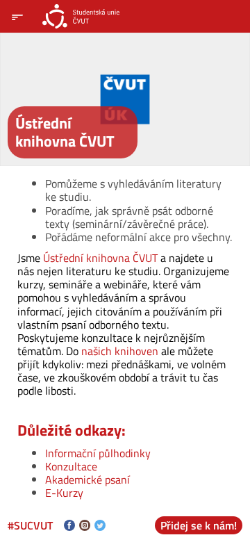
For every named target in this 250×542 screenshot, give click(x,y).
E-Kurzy (64, 492)
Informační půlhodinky (98, 453)
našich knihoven (119, 351)
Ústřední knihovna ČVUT (100, 257)
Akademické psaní (87, 479)
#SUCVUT (30, 525)
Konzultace (71, 466)
